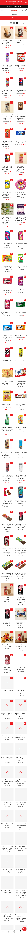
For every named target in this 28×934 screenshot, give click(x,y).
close (26, 2)
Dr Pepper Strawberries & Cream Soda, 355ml (7, 669)
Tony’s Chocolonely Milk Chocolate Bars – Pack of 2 (20, 575)
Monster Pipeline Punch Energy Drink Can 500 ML (7, 477)
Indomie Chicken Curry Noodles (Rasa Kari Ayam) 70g (7, 268)
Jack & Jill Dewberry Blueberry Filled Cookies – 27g (20, 623)
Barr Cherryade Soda (7, 312)
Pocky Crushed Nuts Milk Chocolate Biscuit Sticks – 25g (7, 916)
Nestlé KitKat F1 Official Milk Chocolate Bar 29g (7, 501)
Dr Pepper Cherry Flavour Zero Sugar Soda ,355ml (20, 526)
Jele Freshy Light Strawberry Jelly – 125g (21, 825)
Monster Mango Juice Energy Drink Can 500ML (21, 454)
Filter (3, 23)
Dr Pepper (21, 40)
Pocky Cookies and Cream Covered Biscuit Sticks (7, 116)
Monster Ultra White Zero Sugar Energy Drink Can (20, 477)
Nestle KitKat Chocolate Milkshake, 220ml (21, 646)
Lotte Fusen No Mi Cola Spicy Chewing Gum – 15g (7, 781)
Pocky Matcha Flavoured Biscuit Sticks (7, 219)
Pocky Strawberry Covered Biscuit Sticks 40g (21, 168)
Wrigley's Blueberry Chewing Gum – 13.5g (20, 715)
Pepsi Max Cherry (21, 90)
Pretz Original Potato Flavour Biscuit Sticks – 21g (7, 759)
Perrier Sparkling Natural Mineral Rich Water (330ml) (7, 429)
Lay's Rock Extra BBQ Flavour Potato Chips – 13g (20, 781)
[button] (5, 44)
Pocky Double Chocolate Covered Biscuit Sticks (20, 116)
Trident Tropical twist (21, 335)
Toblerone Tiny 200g (7, 381)
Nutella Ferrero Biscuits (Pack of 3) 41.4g (20, 406)
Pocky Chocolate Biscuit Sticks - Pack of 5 (20, 692)
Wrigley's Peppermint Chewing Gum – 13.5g (7, 715)
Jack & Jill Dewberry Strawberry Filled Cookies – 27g (7, 848)
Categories (13, 14)
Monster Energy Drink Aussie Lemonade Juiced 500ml (21, 501)
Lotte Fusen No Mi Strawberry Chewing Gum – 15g (20, 759)
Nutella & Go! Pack (20, 65)
